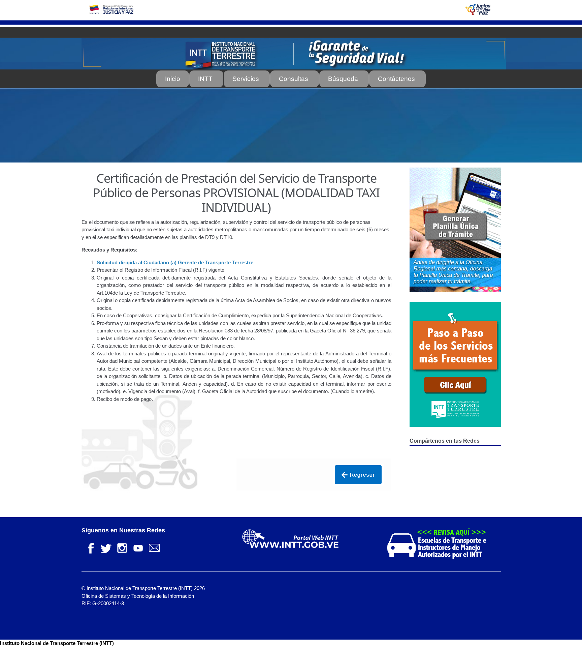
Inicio (172, 78)
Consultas (293, 78)
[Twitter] (106, 547)
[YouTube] (138, 547)
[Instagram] (122, 547)
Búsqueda (343, 78)
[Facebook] (90, 547)
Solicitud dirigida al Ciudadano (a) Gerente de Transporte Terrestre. (176, 262)
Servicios (245, 78)
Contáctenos (396, 78)
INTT (205, 78)
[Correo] (154, 547)
